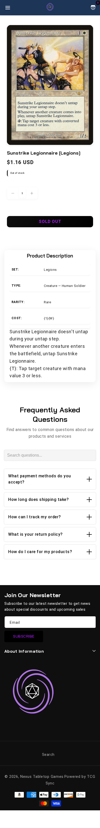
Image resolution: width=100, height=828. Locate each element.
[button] (50, 479)
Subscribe (23, 636)
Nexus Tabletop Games (42, 776)
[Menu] (7, 7)
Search (48, 754)
